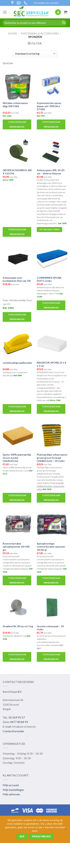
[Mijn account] (58, 12)
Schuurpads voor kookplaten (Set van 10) (17, 279)
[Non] (65, 830)
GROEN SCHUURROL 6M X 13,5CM (17, 172)
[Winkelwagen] (65, 12)
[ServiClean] (31, 12)
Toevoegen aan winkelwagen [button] (17, 124)
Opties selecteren (49, 229)
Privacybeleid (41, 836)
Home (12, 33)
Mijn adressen (11, 794)
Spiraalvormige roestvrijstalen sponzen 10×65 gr (51, 546)
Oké (21, 836)
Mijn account (11, 785)
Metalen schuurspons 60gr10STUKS (15, 105)
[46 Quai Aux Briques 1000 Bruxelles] (12, 3)
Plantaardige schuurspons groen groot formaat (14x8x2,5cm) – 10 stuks (52, 457)
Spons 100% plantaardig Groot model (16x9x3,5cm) (17, 457)
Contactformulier (13, 731)
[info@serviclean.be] (19, 3)
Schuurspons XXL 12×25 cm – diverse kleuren (51, 172)
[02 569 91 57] (26, 3)
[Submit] (63, 23)
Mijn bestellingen (13, 789)
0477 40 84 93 (19, 721)
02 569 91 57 (17, 717)
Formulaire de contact (46, 2)
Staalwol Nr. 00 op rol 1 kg (18, 626)
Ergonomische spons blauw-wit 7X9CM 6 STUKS (49, 106)
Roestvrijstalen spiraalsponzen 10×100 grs (16, 546)
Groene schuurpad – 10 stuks (50, 628)
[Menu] (5, 12)
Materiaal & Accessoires (40, 33)
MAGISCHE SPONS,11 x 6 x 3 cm (51, 364)
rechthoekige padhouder (17, 362)
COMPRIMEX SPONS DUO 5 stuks (49, 279)
